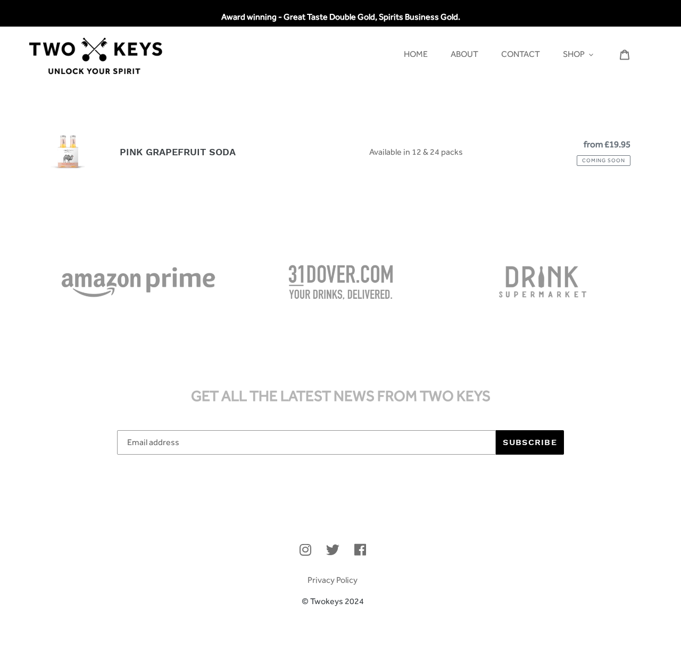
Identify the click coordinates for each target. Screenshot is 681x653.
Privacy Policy (333, 580)
